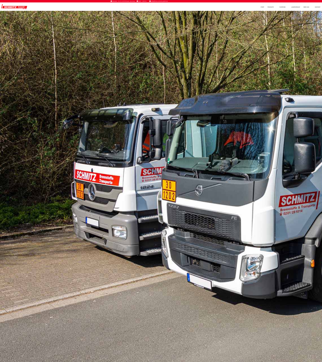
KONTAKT (317, 7)
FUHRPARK (282, 7)
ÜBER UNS (306, 7)
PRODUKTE (270, 7)
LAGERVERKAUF (295, 7)
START (262, 7)
